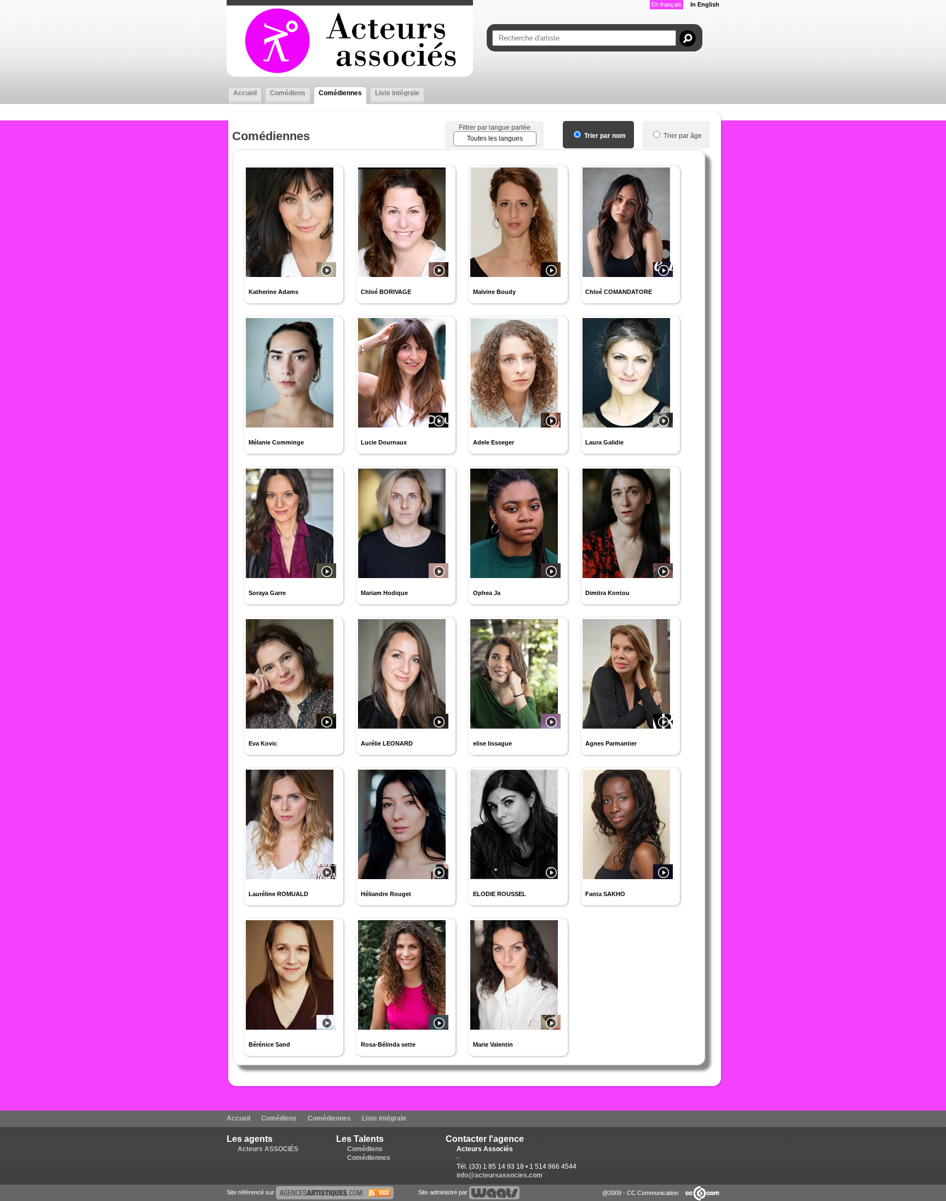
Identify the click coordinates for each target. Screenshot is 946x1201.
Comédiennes (340, 93)
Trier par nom (604, 136)
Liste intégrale (397, 93)
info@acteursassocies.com (500, 1175)
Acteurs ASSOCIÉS (268, 1149)
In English (704, 4)
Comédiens (287, 93)
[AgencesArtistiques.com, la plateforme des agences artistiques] (335, 1192)
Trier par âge (682, 136)
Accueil (245, 93)
